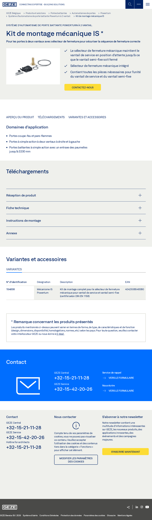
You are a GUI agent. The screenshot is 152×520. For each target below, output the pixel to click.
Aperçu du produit (20, 117)
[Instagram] (142, 507)
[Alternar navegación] (147, 4)
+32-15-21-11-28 (71, 377)
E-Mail (60, 333)
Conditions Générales (49, 515)
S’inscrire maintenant (125, 451)
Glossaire (111, 515)
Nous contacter (65, 417)
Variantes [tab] (14, 269)
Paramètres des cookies (94, 515)
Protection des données (71, 515)
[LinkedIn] (137, 507)
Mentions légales (125, 515)
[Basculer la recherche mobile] (129, 4)
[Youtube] (147, 507)
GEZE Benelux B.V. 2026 (10, 515)
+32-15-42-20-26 (73, 389)
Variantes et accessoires (87, 117)
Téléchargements (51, 117)
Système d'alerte (30, 515)
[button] (128, 507)
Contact (12, 417)
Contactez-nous (83, 87)
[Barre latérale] (138, 4)
